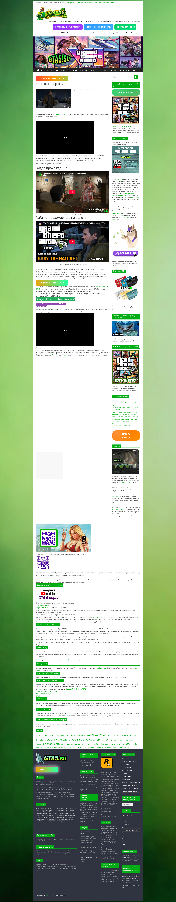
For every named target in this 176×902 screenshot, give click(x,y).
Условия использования (129, 791)
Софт (123, 842)
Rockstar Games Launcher (69, 744)
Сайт (123, 839)
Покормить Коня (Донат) (117, 27)
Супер (124, 845)
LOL (123, 827)
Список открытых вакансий (130, 788)
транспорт (131, 747)
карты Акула (125, 33)
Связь (128, 70)
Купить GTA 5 (45, 70)
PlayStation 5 (128, 740)
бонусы (65, 747)
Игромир (82, 777)
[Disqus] (72, 380)
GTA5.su (38, 781)
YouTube (57, 114)
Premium (121, 70)
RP (37, 694)
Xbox (106, 744)
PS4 (134, 740)
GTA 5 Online (62, 740)
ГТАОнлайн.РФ (126, 776)
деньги (74, 747)
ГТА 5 (124, 743)
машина (91, 747)
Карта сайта (126, 779)
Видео (93, 70)
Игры (123, 836)
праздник (109, 747)
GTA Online (65, 70)
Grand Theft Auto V (80, 70)
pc (108, 739)
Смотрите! (83, 854)
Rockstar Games (51, 743)
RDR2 (105, 70)
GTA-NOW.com (126, 767)
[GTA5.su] (88, 52)
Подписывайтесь (42, 608)
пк (106, 747)
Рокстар (42, 747)
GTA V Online (93, 740)
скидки (124, 747)
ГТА (118, 744)
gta (48, 739)
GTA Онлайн (102, 740)
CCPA (123, 759)
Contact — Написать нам (129, 762)
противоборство (117, 747)
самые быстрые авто (125, 482)
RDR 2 (63, 33)
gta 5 (54, 739)
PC (99, 70)
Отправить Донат (42, 605)
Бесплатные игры (45, 694)
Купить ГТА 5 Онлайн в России (122, 126)
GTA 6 (112, 70)
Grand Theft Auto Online (80, 735)
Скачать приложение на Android (47, 691)
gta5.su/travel (84, 833)
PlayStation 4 (121, 740)
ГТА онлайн (132, 744)
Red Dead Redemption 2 (119, 510)
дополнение (81, 747)
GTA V (56, 70)
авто (137, 724)
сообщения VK (102, 668)
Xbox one (113, 744)
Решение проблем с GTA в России (83, 27)
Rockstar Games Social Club (84, 744)
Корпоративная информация (131, 782)
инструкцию (115, 496)
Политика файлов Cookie (130, 785)
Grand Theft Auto (45, 735)
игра (86, 747)
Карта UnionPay (85, 857)
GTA (123, 818)
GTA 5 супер (125, 765)
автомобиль (59, 747)
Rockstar (38, 744)
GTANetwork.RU (127, 770)
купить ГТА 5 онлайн (69, 660)
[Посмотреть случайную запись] (138, 70)
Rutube (64, 114)
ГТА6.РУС (125, 773)
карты (125, 217)
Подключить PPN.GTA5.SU (52, 78)
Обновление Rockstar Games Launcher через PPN (101, 33)
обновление (100, 747)
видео (70, 747)
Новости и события (74, 33)
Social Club (98, 743)
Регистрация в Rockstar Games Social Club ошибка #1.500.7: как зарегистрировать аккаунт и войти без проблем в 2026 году (125, 414)
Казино (37, 747)
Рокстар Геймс (48, 747)
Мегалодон (134, 33)
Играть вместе (126, 435)
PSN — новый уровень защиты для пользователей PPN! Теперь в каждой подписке (87, 2)
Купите (129, 880)
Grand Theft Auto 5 (62, 736)
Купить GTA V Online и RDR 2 (76, 689)
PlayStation (113, 740)
